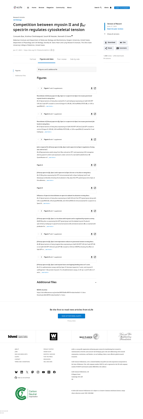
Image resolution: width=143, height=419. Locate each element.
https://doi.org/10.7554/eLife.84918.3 (37, 50)
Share (110, 48)
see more (49, 106)
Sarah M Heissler (50, 36)
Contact (17, 359)
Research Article (19, 17)
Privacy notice (72, 321)
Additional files (20, 76)
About (69, 7)
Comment (123, 48)
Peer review (61, 59)
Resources (47, 359)
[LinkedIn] (21, 373)
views (108, 56)
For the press (48, 357)
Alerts (106, 7)
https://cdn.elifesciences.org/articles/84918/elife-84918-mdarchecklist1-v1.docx (61, 292)
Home (34, 7)
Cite (124, 42)
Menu (28, 7)
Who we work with (21, 354)
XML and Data (48, 362)
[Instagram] (38, 373)
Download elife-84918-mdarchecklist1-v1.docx (51, 295)
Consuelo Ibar (18, 36)
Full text (33, 59)
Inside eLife (47, 352)
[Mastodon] (32, 373)
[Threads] (48, 373)
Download (111, 42)
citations (107, 58)
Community (60, 7)
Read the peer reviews (115, 29)
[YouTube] (43, 373)
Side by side (75, 59)
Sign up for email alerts (71, 316)
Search (97, 7)
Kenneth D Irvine (64, 36)
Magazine (50, 7)
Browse (41, 7)
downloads (118, 56)
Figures (46, 59)
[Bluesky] (16, 373)
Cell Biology (17, 20)
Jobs (16, 352)
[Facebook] (54, 373)
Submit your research (122, 8)
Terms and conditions (22, 362)
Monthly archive (49, 354)
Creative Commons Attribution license (110, 390)
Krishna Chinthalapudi (34, 36)
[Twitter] (27, 373)
